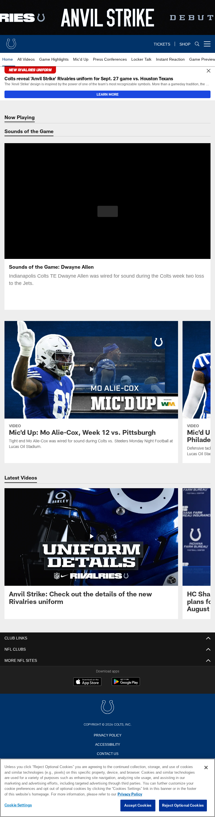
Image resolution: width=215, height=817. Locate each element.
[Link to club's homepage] (11, 41)
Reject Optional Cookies (183, 805)
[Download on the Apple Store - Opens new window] (87, 682)
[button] (107, 211)
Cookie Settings (18, 805)
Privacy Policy (107, 735)
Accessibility (107, 744)
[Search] (197, 44)
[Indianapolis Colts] (107, 707)
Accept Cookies (137, 805)
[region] (107, 788)
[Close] (209, 71)
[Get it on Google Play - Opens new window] (126, 684)
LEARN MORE (108, 94)
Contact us (107, 753)
